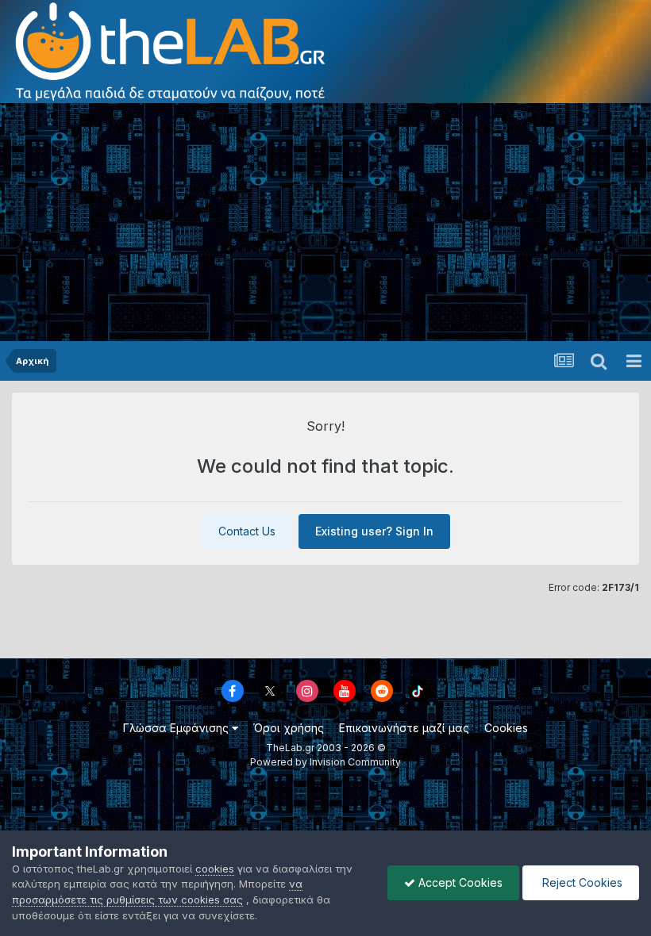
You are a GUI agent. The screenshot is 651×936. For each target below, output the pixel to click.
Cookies (506, 728)
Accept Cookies (459, 882)
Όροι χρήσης (288, 728)
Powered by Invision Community (325, 762)
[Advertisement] (325, 222)
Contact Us (246, 531)
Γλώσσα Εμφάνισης (177, 728)
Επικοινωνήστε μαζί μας (404, 728)
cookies (214, 868)
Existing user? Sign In (374, 531)
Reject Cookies (580, 882)
